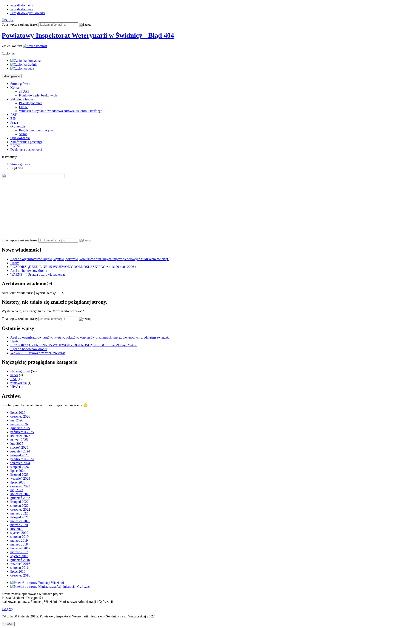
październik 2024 (22, 459)
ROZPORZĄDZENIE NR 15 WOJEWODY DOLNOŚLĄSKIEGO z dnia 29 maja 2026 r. (73, 267)
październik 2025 (22, 432)
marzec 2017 (19, 552)
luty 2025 (16, 443)
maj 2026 (16, 420)
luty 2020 (16, 529)
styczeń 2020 (19, 533)
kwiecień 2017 (20, 548)
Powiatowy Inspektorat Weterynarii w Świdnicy (88, 35)
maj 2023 (16, 490)
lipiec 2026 (17, 412)
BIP (13, 118)
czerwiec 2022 (20, 509)
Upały (14, 263)
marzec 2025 (19, 439)
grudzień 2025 (20, 428)
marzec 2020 (19, 525)
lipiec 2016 (17, 571)
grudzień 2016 (20, 560)
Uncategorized (20, 371)
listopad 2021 (19, 517)
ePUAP (24, 91)
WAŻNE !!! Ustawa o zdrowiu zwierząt (37, 274)
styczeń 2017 (19, 556)
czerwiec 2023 (20, 486)
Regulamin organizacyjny (36, 130)
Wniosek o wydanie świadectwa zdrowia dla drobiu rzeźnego (60, 111)
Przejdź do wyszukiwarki (27, 13)
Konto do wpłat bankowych (38, 95)
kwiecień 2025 (20, 436)
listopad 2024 (19, 455)
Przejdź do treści (21, 9)
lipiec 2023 (17, 482)
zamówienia (18, 383)
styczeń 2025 (19, 447)
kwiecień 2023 (20, 494)
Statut (23, 134)
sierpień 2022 (19, 505)
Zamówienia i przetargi (26, 142)
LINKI (23, 107)
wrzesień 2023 (20, 478)
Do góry (7, 609)
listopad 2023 (19, 474)
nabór (14, 375)
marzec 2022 (19, 513)
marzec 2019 (19, 540)
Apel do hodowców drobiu (28, 270)
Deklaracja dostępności (26, 149)
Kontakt (15, 87)
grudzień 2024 (20, 451)
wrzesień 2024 (20, 463)
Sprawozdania (20, 138)
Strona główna (20, 83)
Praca (14, 122)
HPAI (14, 387)
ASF (13, 115)
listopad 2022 (19, 502)
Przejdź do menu (21, 5)
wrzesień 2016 (20, 564)
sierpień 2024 (19, 467)
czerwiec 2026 (20, 416)
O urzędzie (17, 126)
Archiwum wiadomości (18, 293)
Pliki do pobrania (22, 99)
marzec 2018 (19, 544)
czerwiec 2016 (20, 575)
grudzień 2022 (20, 498)
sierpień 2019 (19, 536)
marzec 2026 (19, 424)
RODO (15, 146)
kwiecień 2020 (20, 521)
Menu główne (11, 76)
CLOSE (8, 624)
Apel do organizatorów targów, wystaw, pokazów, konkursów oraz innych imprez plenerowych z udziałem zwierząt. (89, 259)
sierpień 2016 (19, 567)
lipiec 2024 (17, 471)
